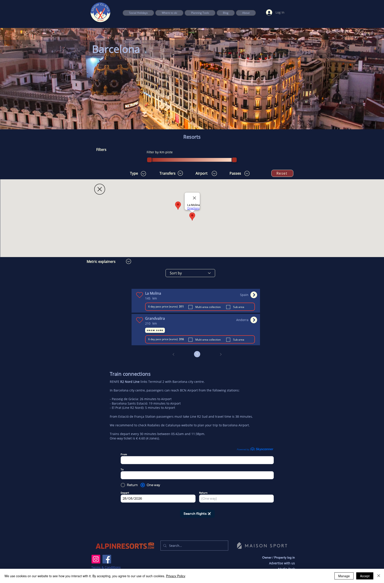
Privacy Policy (175, 576)
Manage (344, 576)
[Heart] (139, 295)
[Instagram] (96, 559)
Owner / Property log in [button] (278, 557)
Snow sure (155, 330)
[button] (200, 13)
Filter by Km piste (160, 152)
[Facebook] (106, 559)
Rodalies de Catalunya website (170, 425)
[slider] (149, 160)
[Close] (378, 575)
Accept (365, 576)
